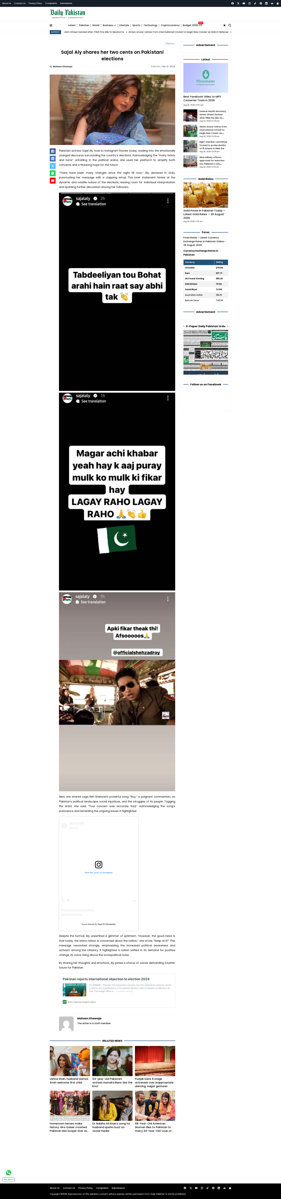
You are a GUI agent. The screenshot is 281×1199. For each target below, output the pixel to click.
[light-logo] (68, 14)
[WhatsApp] (53, 173)
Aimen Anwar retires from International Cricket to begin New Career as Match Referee (134, 32)
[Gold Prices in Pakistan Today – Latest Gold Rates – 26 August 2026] (205, 195)
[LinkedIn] (53, 159)
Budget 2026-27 (192, 25)
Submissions (66, 3)
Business (108, 25)
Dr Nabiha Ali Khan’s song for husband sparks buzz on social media (111, 1127)
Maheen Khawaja (62, 66)
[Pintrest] (261, 3)
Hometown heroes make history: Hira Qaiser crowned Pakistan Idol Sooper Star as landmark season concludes (68, 1129)
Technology (150, 25)
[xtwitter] (238, 3)
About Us (6, 3)
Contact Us (19, 3)
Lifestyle (124, 25)
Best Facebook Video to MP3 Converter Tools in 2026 (202, 98)
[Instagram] (249, 3)
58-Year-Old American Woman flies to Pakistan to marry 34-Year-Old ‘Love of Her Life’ (153, 1129)
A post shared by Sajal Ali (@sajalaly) (99, 924)
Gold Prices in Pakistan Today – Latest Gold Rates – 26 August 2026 (204, 214)
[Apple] (277, 3)
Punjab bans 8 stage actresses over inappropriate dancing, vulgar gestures (154, 1082)
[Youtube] (244, 3)
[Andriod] (272, 3)
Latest (72, 25)
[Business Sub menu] (115, 25)
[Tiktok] (255, 3)
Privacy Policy (35, 3)
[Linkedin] (266, 3)
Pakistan (84, 25)
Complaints (51, 3)
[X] (53, 166)
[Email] (53, 181)
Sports (136, 25)
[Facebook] (232, 3)
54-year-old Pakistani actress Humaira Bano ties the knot (112, 1082)
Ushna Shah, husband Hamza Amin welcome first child (69, 1080)
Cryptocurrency (170, 25)
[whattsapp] (8, 1172)
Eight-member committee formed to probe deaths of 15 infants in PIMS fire (213, 145)
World (95, 25)
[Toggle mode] (224, 25)
